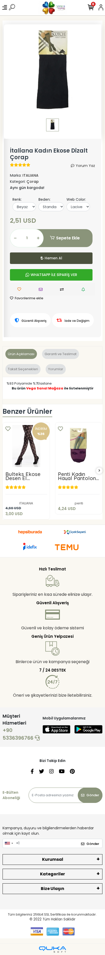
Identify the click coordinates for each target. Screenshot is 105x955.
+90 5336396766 (19, 734)
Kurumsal (52, 859)
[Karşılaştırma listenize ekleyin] (63, 289)
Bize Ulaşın (52, 889)
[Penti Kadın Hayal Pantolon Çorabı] (79, 446)
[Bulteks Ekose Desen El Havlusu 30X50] (26, 446)
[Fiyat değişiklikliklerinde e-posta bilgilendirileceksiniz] (84, 289)
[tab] (21, 354)
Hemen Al (53, 258)
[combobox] (9, 843)
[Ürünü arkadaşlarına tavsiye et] (41, 289)
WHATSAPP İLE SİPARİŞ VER (54, 274)
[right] (99, 470)
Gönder (92, 795)
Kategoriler (52, 874)
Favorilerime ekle (28, 298)
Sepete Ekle (68, 238)
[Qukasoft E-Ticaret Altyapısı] (52, 949)
